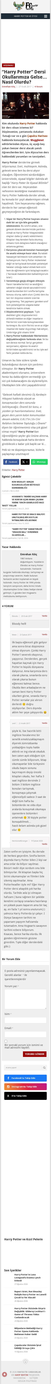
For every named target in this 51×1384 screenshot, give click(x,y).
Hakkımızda (19, 1378)
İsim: (8, 1013)
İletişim (34, 1378)
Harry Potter (18, 470)
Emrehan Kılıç (8, 86)
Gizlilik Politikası (27, 1381)
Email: (9, 1028)
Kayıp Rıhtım (21, 1375)
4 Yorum (38, 86)
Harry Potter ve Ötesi (25, 16)
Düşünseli (8, 65)
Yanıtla (44, 616)
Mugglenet (37, 140)
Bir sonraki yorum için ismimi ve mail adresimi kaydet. (24, 1046)
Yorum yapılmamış (9, 509)
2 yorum (5, 491)
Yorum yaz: (12, 986)
